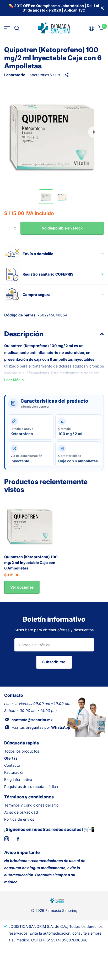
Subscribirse (54, 662)
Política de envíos (19, 819)
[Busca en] (16, 28)
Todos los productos (21, 751)
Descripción (24, 334)
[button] (94, 132)
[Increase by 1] (16, 223)
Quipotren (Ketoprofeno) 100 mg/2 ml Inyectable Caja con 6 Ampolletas (31, 562)
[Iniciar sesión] (91, 28)
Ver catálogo (7, 28)
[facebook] (18, 839)
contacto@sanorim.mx (32, 719)
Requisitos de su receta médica (31, 786)
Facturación (14, 772)
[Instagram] (6, 838)
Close (102, 8)
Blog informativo (18, 779)
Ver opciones (22, 587)
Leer (12, 379)
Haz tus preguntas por (41, 727)
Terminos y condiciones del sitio (31, 805)
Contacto (12, 765)
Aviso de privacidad (21, 812)
